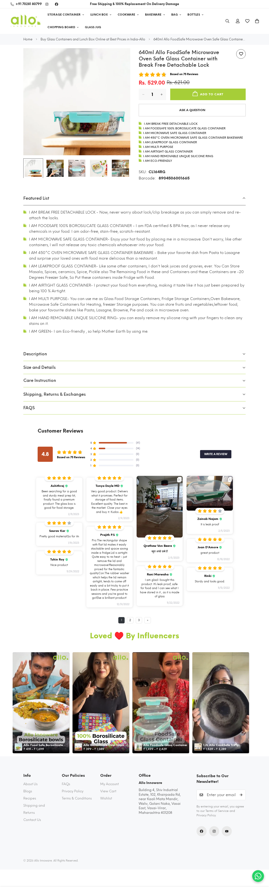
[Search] (227, 21)
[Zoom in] (121, 57)
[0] (257, 21)
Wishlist (106, 798)
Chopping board (61, 27)
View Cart (108, 791)
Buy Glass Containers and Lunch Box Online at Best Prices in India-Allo (93, 39)
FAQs (66, 784)
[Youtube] (227, 831)
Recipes (29, 798)
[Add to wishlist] (241, 54)
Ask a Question (192, 110)
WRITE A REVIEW (215, 454)
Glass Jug (93, 27)
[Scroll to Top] (261, 864)
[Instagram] (47, 4)
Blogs (27, 791)
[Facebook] (56, 4)
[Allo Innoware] (26, 21)
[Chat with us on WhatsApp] (258, 876)
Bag (174, 14)
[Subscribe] (241, 795)
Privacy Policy (72, 791)
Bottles (193, 14)
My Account (109, 784)
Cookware (126, 14)
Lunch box (99, 14)
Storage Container (64, 14)
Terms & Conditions (77, 798)
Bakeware (153, 14)
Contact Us (32, 820)
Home (27, 39)
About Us (30, 784)
